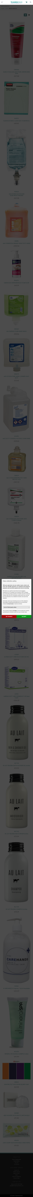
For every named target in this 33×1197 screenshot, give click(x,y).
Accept (24, 616)
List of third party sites (10, 607)
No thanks (9, 616)
